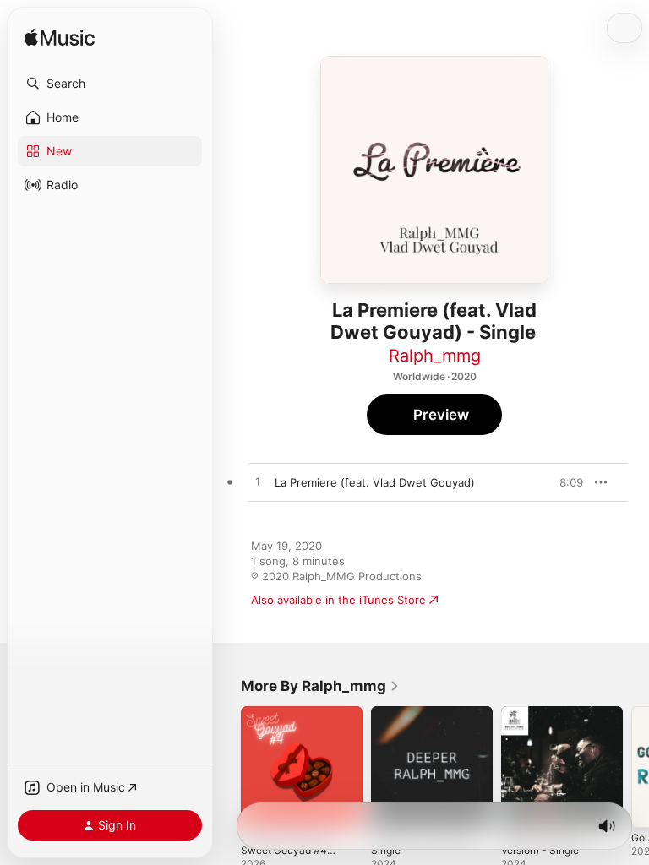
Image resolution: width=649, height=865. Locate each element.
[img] (60, 38)
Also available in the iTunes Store (338, 600)
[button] (110, 83)
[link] (320, 686)
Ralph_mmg (435, 355)
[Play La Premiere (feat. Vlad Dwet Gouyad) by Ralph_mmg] (258, 482)
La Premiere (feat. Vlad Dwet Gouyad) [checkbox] (375, 482)
